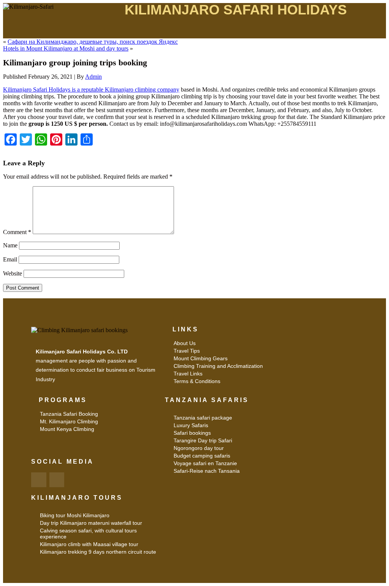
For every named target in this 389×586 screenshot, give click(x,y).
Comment (17, 232)
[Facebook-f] (38, 480)
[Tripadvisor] (57, 480)
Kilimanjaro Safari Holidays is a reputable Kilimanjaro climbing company (91, 89)
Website (12, 273)
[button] (235, 31)
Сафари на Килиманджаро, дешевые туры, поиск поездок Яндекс (93, 41)
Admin (93, 76)
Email (10, 259)
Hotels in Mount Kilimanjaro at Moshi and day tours (65, 48)
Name (10, 245)
